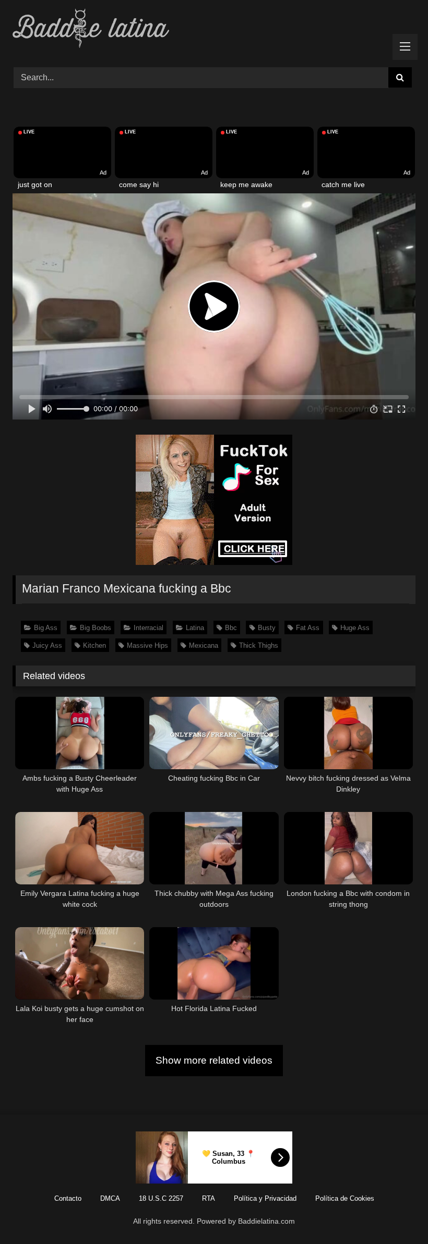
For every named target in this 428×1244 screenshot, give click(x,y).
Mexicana (203, 645)
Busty (267, 628)
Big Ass (45, 628)
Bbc (231, 628)
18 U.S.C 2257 (161, 1198)
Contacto (67, 1198)
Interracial (148, 628)
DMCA (110, 1198)
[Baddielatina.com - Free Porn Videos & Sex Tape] (214, 30)
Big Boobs (95, 628)
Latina (195, 628)
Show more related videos (214, 1060)
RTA (208, 1198)
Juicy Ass (47, 645)
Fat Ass (307, 628)
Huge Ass (355, 628)
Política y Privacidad (265, 1198)
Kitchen (94, 645)
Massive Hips (147, 645)
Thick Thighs (258, 645)
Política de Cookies (344, 1198)
